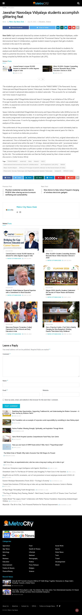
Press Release (34, 565)
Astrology (6, 552)
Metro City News (13, 610)
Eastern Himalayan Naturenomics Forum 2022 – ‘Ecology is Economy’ (26, 481)
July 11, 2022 (7, 495)
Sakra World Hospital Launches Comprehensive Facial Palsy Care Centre (35, 437)
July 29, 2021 (32, 22)
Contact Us (25, 606)
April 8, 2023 (17, 447)
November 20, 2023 (15, 501)
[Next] (43, 79)
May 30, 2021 (8, 465)
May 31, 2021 (7, 477)
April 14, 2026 (67, 334)
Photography (33, 558)
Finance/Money (8, 571)
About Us (6, 606)
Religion (31, 568)
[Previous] (39, 79)
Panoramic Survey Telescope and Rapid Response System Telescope (28, 171)
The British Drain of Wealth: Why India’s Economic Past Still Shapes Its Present (29, 453)
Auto (4, 555)
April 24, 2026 (27, 334)
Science (48, 22)
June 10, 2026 (27, 295)
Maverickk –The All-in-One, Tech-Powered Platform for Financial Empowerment (30, 504)
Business (6, 558)
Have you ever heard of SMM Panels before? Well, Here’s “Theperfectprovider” (37, 445)
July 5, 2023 (16, 423)
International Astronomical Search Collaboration (21, 164)
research (58, 171)
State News (59, 552)
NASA (63, 164)
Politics (31, 562)
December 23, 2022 (56, 481)
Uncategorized (60, 562)
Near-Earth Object (10, 168)
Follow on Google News (47, 606)
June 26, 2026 (18, 73)
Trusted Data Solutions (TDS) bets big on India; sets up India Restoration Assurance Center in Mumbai (37, 484)
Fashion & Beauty (8, 568)
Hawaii (36, 161)
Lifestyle (32, 552)
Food (30, 546)
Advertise (15, 606)
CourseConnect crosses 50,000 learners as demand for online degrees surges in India (26, 68)
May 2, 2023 (7, 486)
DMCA (34, 606)
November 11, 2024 (65, 504)
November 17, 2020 (42, 490)
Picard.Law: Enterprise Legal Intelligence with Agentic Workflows (25, 468)
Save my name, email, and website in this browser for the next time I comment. (31, 400)
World (57, 565)
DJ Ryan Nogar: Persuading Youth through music (19, 490)
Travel (57, 558)
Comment (7, 354)
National (32, 555)
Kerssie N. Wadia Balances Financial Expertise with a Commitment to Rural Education (21, 291)
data (29, 161)
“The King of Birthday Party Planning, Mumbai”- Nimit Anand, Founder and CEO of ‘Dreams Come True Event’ (40, 493)
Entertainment (7, 565)
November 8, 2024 (18, 431)
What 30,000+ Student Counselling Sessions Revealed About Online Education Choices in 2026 (65, 68)
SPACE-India (68, 171)
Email (5, 390)
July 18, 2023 (17, 439)
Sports (57, 549)
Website (45, 390)
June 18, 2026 (58, 73)
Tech (57, 555)
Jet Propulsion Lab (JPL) (49, 164)
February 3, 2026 (10, 455)
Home (4, 7)
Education (11, 7)
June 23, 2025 (53, 468)
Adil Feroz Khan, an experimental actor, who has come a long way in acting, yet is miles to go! (34, 462)
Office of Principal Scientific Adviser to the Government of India (42, 168)
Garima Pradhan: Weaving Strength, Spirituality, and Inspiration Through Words (37, 428)
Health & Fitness (34, 549)
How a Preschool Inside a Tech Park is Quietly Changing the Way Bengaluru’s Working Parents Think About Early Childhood (61, 329)
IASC (43, 161)
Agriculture (6, 546)
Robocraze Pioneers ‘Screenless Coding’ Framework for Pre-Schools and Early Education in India (19, 329)
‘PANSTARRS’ (12, 161)
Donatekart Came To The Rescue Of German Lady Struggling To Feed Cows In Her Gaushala (34, 472)
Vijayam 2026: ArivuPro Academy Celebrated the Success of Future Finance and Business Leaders (60, 292)
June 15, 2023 (17, 416)
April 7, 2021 (71, 471)
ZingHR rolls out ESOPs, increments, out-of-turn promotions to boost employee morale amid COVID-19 (38, 475)
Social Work (59, 546)
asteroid (23, 161)
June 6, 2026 (66, 297)
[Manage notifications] (77, 610)
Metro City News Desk (16, 22)
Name (5, 381)
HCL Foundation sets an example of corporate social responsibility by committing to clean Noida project (45, 420)
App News (6, 549)
